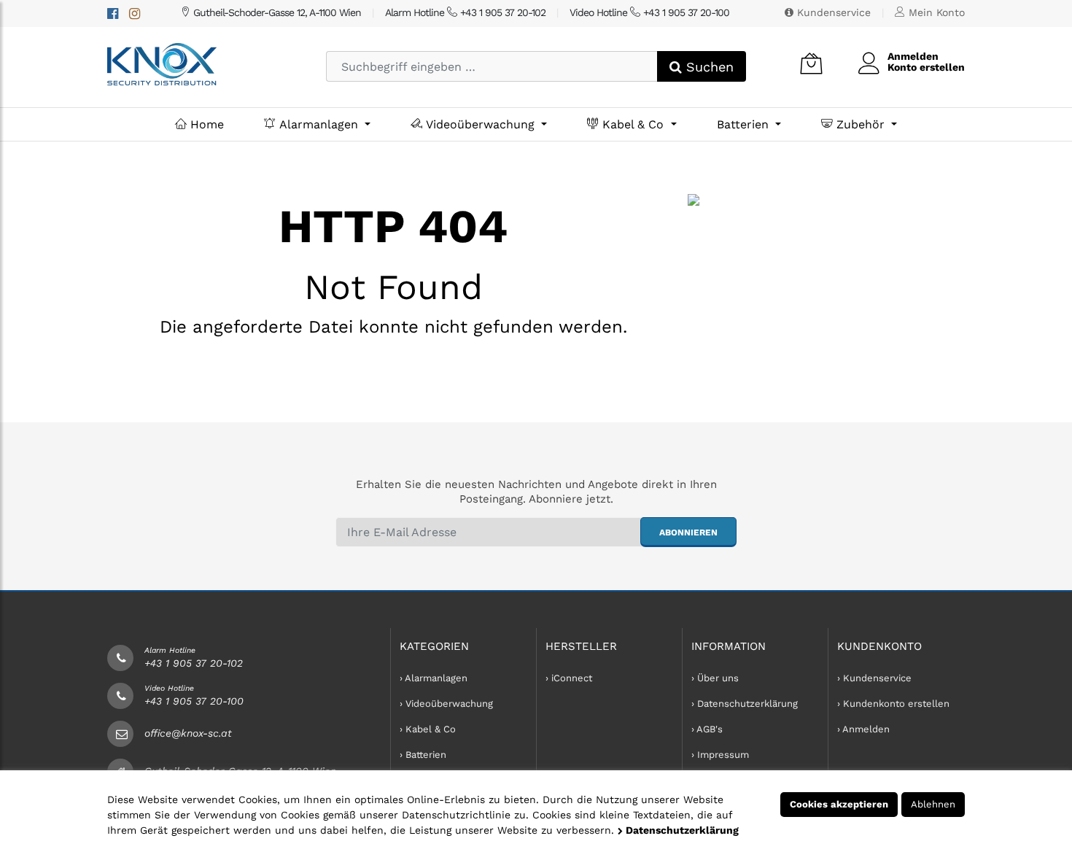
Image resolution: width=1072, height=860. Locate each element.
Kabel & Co (633, 124)
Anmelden (913, 56)
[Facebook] (112, 13)
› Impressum (720, 754)
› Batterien (423, 754)
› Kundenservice (874, 678)
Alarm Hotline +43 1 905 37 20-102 (465, 12)
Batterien (744, 124)
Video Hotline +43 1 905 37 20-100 (649, 12)
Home (205, 124)
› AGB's (707, 729)
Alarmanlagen (319, 124)
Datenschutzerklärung (681, 830)
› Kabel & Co (428, 729)
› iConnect (568, 678)
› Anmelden (863, 729)
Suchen (708, 66)
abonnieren (688, 532)
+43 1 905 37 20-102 (193, 663)
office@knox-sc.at (188, 733)
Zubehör (860, 124)
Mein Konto (935, 12)
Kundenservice (832, 12)
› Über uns (715, 678)
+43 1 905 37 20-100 (194, 701)
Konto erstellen (926, 67)
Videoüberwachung (480, 124)
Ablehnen (933, 804)
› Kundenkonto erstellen (893, 703)
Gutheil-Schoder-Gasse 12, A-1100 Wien (275, 12)
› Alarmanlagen (433, 678)
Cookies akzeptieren (839, 804)
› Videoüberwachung (446, 703)
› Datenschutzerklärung (744, 703)
